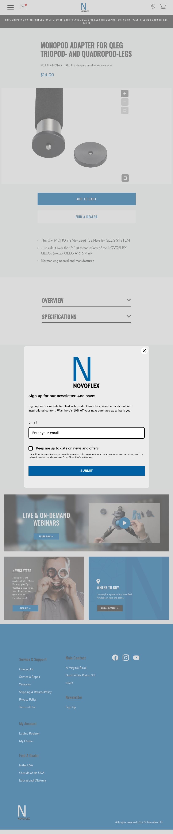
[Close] (144, 351)
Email (32, 422)
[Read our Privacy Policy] (142, 454)
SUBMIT (86, 470)
